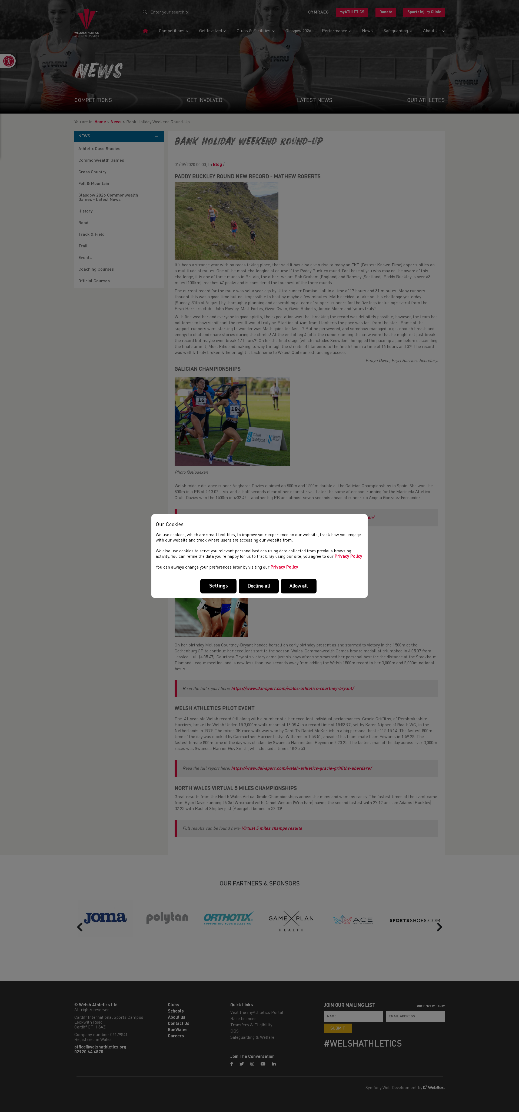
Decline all (259, 586)
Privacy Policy (348, 557)
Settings (218, 586)
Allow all (299, 586)
